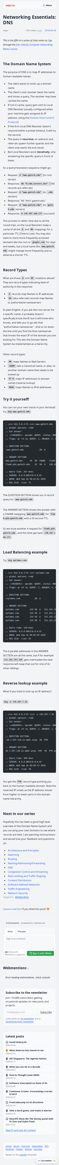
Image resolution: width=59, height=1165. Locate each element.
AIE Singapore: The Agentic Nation (26, 1058)
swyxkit (23, 1154)
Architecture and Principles (23, 850)
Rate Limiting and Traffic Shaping (27, 876)
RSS (47, 1146)
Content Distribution (19, 880)
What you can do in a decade (23, 1066)
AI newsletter (27, 1018)
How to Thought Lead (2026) (22, 1075)
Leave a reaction (12, 909)
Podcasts (25, 1146)
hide (39, 30)
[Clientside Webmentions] (28, 968)
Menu (49, 5)
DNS (10, 867)
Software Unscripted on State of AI (26, 1083)
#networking (22, 897)
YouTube (38, 1149)
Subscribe (46, 1012)
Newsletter (37, 1146)
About (16, 1146)
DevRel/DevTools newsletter (19, 1021)
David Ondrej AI (16, 1042)
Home (8, 1146)
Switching (13, 854)
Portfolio (10, 1149)
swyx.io (10, 5)
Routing (12, 859)
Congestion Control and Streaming (28, 871)
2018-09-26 (50, 30)
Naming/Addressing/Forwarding (26, 863)
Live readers (47, 1160)
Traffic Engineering (18, 889)
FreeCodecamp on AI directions (24, 1102)
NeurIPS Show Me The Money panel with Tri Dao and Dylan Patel (29, 1120)
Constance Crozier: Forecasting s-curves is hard (29, 1093)
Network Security (18, 893)
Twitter (19, 1149)
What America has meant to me (25, 1050)
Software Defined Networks (24, 884)
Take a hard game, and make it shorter (29, 1110)
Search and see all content (21, 1130)
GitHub (28, 1149)
